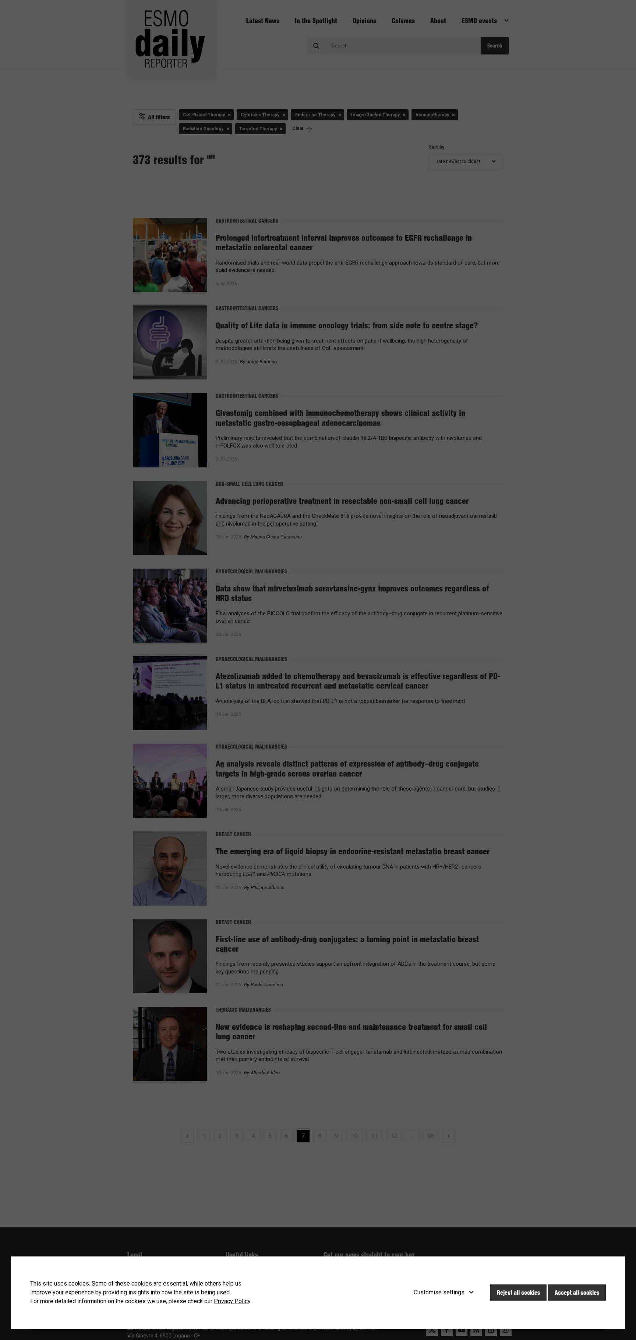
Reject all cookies (518, 1292)
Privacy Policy (232, 1301)
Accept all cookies (577, 1292)
